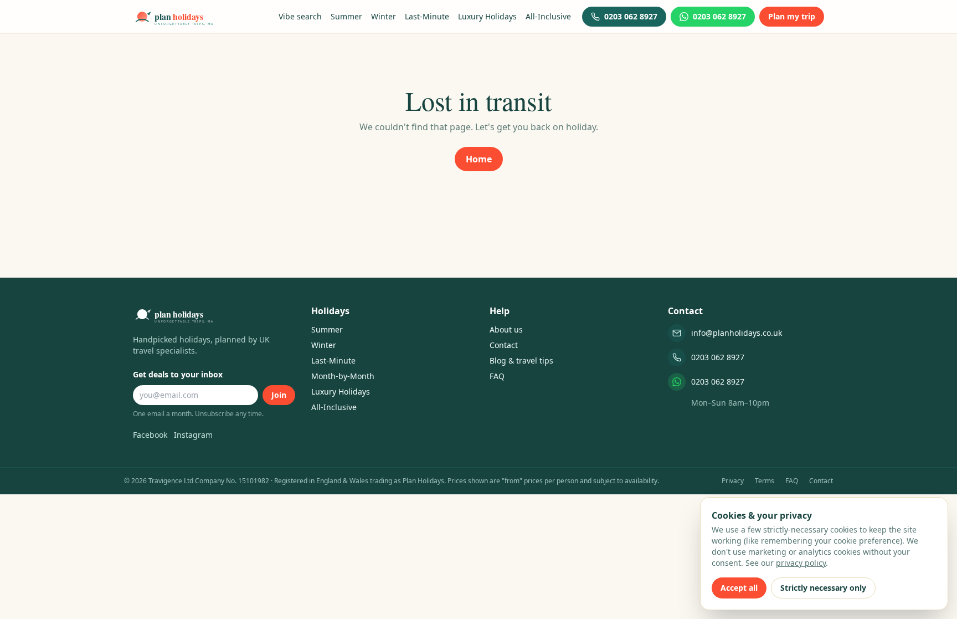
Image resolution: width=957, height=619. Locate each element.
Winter (383, 16)
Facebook (150, 434)
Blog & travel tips (521, 360)
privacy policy (801, 562)
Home (479, 159)
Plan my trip (791, 16)
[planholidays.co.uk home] (173, 17)
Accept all (739, 587)
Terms (764, 481)
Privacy (733, 481)
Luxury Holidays (487, 16)
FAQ (497, 376)
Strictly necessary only (823, 587)
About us (506, 329)
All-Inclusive (548, 16)
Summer (346, 16)
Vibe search (300, 16)
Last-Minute (427, 16)
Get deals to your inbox (178, 374)
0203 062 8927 (717, 357)
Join (278, 395)
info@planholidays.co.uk (736, 333)
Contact (504, 345)
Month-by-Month (342, 376)
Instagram (193, 434)
